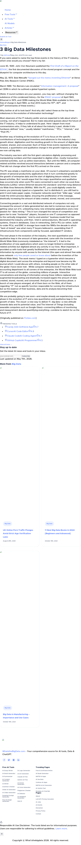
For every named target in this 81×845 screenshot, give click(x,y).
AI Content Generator (6, 780)
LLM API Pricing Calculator (45, 799)
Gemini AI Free (22, 780)
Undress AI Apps (41, 782)
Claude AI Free (22, 777)
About (38, 796)
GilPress (7, 55)
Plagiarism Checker (24, 790)
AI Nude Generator (42, 773)
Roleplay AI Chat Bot (43, 791)
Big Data (3, 45)
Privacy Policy (40, 811)
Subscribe (26, 356)
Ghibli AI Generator (9, 789)
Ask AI (19, 801)
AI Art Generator (23, 773)
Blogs (7, 42)
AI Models (10, 23)
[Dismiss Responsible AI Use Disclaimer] (2, 834)
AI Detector (21, 793)
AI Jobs (38, 802)
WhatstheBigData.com (13, 751)
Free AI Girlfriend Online (44, 770)
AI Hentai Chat (41, 788)
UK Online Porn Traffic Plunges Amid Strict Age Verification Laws (18, 533)
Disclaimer (39, 808)
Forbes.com (30, 318)
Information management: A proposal (59, 86)
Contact (38, 814)
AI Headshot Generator (21, 797)
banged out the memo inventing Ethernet (49, 78)
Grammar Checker (8, 786)
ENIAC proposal (53, 97)
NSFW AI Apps (41, 776)
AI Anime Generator (20, 783)
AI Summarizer (7, 776)
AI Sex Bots (39, 779)
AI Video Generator (9, 792)
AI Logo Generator (23, 770)
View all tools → (6, 344)
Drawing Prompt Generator (8, 796)
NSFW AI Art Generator (44, 785)
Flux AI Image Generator (7, 800)
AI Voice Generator (24, 787)
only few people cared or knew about (32, 255)
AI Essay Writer (7, 770)
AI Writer (5, 784)
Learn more (61, 829)
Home (8, 10)
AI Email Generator (8, 773)
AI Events (39, 805)
